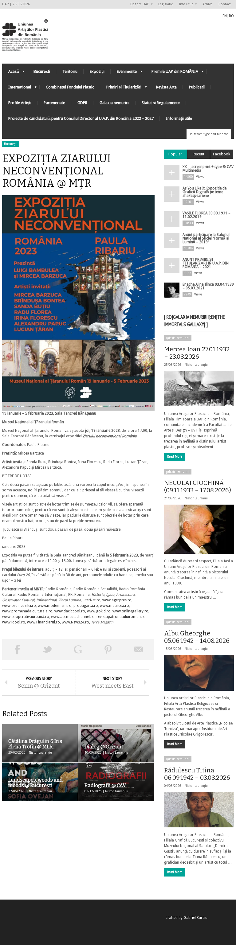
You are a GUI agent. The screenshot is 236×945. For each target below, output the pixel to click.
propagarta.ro (85, 605)
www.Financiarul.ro (43, 622)
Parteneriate (54, 102)
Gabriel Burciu (195, 918)
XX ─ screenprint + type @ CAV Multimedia (208, 169)
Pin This (108, 649)
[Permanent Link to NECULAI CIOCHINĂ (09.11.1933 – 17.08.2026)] (199, 529)
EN (224, 16)
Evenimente (124, 73)
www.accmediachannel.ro (73, 617)
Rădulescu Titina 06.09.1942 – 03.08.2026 (197, 774)
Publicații (197, 87)
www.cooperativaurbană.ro (25, 617)
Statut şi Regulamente (161, 102)
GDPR (82, 102)
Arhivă (207, 4)
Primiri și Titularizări (120, 88)
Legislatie (165, 4)
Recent (198, 154)
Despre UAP (138, 4)
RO (231, 16)
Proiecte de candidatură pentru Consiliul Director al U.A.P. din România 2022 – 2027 (81, 118)
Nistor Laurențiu (196, 364)
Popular (175, 154)
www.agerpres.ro (117, 600)
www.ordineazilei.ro (19, 605)
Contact (224, 4)
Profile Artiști (19, 102)
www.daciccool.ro (69, 611)
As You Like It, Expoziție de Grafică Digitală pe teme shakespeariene (204, 192)
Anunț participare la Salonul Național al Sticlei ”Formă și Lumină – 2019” (206, 238)
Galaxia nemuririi (114, 102)
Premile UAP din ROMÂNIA (171, 73)
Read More (174, 456)
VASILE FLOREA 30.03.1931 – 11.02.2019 (206, 215)
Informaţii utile (179, 118)
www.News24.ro (75, 622)
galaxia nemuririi (178, 338)
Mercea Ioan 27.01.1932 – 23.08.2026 (197, 353)
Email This (139, 649)
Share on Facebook (17, 649)
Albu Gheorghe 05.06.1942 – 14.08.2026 (197, 637)
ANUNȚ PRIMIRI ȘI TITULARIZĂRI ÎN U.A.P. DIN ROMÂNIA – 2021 (206, 263)
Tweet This (48, 649)
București (41, 71)
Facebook (221, 154)
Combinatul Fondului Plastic (70, 87)
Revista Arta (166, 87)
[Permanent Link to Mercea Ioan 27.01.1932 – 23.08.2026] (199, 388)
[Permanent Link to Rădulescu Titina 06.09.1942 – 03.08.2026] (199, 809)
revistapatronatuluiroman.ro (121, 617)
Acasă (10, 73)
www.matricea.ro (114, 605)
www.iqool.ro (13, 622)
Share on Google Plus (78, 649)
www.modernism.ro (55, 605)
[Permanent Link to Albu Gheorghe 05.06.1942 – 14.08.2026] (199, 672)
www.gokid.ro (99, 611)
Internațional (16, 88)
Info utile (184, 4)
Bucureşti (11, 144)
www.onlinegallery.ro (130, 611)
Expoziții (97, 71)
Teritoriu (69, 71)
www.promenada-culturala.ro (27, 611)
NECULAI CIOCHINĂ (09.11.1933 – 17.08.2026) (197, 486)
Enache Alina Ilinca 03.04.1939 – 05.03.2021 (208, 286)
